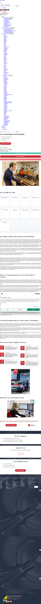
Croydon (5, 86)
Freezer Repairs (6, 21)
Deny (7, 309)
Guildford (5, 92)
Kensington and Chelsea (8, 101)
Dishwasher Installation (7, 29)
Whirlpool (5, 73)
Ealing (5, 89)
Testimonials (22, 483)
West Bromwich (6, 122)
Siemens (5, 70)
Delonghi (5, 49)
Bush (5, 42)
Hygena (5, 59)
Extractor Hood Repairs (8, 25)
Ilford (5, 99)
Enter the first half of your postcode (5, 148)
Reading (5, 108)
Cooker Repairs (6, 24)
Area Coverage (15, 485)
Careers (3, 126)
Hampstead (6, 95)
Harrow (5, 96)
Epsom (5, 90)
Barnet (5, 76)
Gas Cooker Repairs (5, 209)
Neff (6, 480)
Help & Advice (30, 480)
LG (4, 65)
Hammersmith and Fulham (8, 94)
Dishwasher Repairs (7, 22)
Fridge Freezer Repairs (7, 19)
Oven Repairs (6, 23)
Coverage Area (4, 75)
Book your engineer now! (20, 156)
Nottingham (6, 107)
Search (36, 486)
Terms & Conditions (14, 599)
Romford (5, 111)
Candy (5, 43)
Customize (20, 309)
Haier (5, 56)
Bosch (1, 483)
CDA (5, 45)
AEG (5, 34)
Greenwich (6, 91)
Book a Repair (7, 4)
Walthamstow (6, 117)
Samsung (5, 69)
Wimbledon (6, 124)
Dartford (5, 87)
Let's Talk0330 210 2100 (33, 425)
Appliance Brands (5, 33)
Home (3, 16)
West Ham (5, 123)
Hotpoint (5, 58)
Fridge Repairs (6, 20)
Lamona (5, 63)
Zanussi (5, 74)
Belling (5, 39)
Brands (14, 486)
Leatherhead (6, 103)
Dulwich (5, 88)
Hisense (5, 57)
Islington (5, 100)
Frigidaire (5, 54)
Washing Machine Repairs (8, 18)
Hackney (5, 93)
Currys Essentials (6, 46)
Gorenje (5, 55)
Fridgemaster (6, 53)
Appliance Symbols (31, 484)
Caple (5, 44)
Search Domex (2, 5)
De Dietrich (6, 48)
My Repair (3, 7)
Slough (5, 112)
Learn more (20, 453)
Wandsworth (6, 118)
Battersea (5, 77)
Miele (5, 67)
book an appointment (27, 421)
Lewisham (5, 105)
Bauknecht (5, 36)
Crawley (5, 85)
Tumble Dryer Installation (8, 31)
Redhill (5, 109)
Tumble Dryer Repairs (25, 209)
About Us (22, 480)
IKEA (5, 60)
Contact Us (4, 127)
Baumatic (5, 37)
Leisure (5, 64)
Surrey (5, 114)
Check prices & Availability (11, 425)
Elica (5, 51)
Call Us (2, 4)
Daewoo (5, 47)
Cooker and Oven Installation (8, 28)
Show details (35, 306)
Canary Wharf (6, 82)
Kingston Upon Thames (8, 102)
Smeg (5, 71)
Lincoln (5, 106)
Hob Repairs (6, 26)
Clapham (5, 83)
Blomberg (5, 40)
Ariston (5, 35)
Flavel (5, 52)
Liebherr (5, 66)
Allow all (33, 309)
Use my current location (4, 151)
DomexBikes (22, 485)
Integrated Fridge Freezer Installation (10, 30)
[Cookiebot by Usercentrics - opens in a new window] (35, 294)
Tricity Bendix (6, 72)
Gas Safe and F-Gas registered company (10, 420)
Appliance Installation (5, 27)
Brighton (5, 80)
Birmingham (6, 79)
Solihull (5, 113)
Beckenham (6, 78)
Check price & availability (6, 143)
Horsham (5, 98)
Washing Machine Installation (8, 32)
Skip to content (2, 0)
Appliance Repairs (5, 17)
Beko (5, 38)
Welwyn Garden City (7, 120)
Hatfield (5, 97)
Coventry (5, 84)
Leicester (5, 104)
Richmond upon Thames (8, 110)
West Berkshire (6, 121)
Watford (5, 119)
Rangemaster (6, 68)
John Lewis (6, 62)
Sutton (5, 115)
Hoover (7, 486)
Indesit (5, 61)
